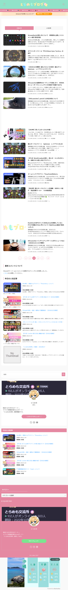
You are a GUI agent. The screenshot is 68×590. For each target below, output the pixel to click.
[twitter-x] (31, 422)
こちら (5, 273)
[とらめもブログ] (34, 4)
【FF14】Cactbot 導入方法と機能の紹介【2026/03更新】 (38, 333)
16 (38, 258)
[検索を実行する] (63, 374)
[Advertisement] (34, 119)
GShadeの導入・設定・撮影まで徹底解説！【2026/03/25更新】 (40, 310)
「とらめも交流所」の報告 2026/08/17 (33, 347)
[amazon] (34, 422)
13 (26, 258)
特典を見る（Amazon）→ (44, 14)
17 (42, 258)
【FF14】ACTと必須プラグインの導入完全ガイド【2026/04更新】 (41, 297)
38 (48, 258)
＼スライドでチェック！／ (34, 416)
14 (30, 258)
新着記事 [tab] (19, 28)
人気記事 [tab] (48, 28)
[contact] (37, 422)
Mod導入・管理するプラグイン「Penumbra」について (38, 283)
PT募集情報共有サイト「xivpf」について (28, 469)
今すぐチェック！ (34, 541)
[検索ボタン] (63, 4)
